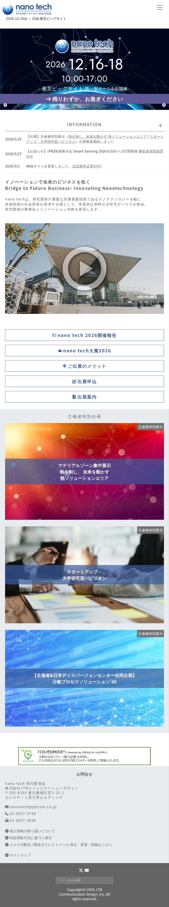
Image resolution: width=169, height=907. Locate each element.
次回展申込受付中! (86, 166)
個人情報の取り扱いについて (32, 831)
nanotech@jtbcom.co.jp (33, 806)
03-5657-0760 (23, 813)
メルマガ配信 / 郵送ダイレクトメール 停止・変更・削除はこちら (61, 844)
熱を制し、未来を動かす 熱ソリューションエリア (107, 136)
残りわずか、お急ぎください (87, 98)
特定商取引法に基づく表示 (31, 837)
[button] (5, 105)
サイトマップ (20, 855)
